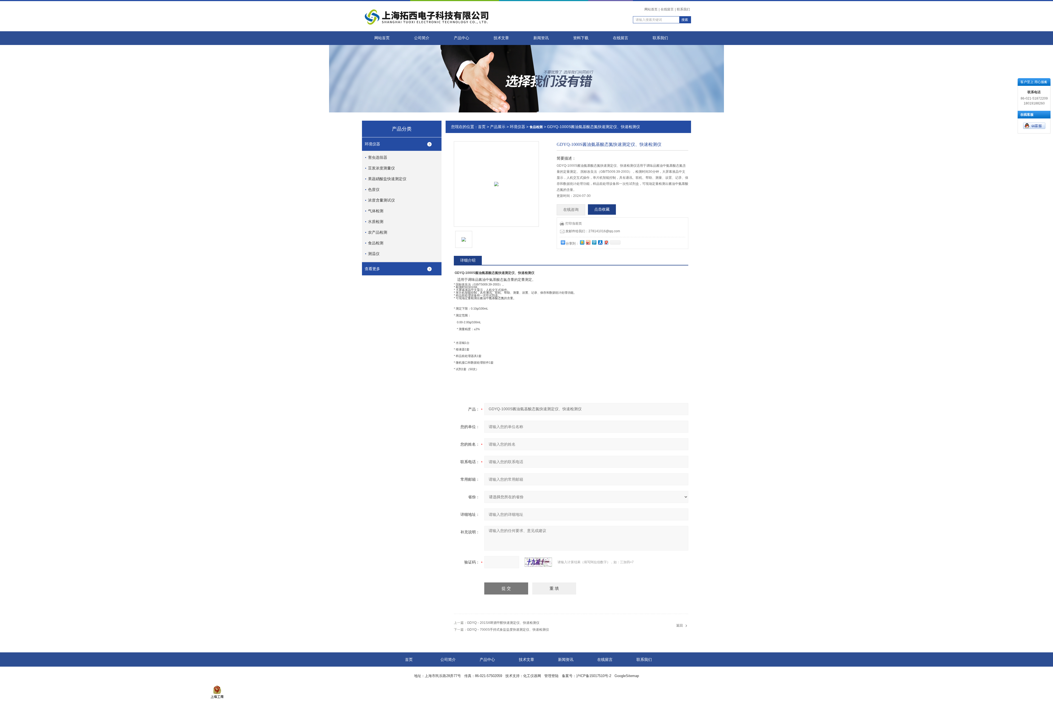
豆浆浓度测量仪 (381, 168)
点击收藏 (602, 209)
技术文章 (501, 38)
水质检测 (375, 221)
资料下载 (580, 38)
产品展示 (497, 126)
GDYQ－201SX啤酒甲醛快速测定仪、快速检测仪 (503, 623)
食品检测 (375, 243)
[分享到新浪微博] (588, 242)
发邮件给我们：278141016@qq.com (592, 231)
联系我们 (683, 9)
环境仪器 (372, 144)
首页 (482, 126)
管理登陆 (551, 676)
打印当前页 (573, 223)
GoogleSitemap (627, 676)
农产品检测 (377, 232)
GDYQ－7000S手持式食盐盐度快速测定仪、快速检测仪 (508, 630)
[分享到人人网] (600, 242)
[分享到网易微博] (606, 242)
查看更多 (372, 269)
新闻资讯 (541, 38)
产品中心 (461, 38)
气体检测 (375, 211)
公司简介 (421, 38)
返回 (679, 625)
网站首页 (651, 9)
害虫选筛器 (377, 157)
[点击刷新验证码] (538, 562)
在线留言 (667, 9)
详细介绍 (467, 260)
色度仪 (374, 189)
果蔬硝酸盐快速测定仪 (387, 179)
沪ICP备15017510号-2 (593, 676)
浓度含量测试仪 (381, 200)
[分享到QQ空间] (582, 242)
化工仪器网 (532, 676)
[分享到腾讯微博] (594, 242)
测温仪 (374, 253)
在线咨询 (571, 210)
